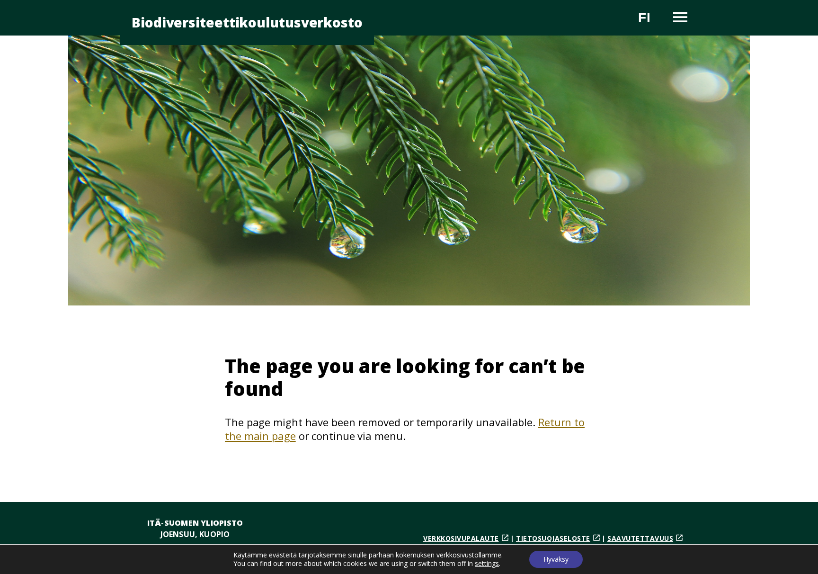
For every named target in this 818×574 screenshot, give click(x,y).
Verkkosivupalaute (461, 538)
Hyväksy (556, 559)
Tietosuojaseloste (553, 538)
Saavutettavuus (640, 538)
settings (487, 563)
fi (650, 21)
